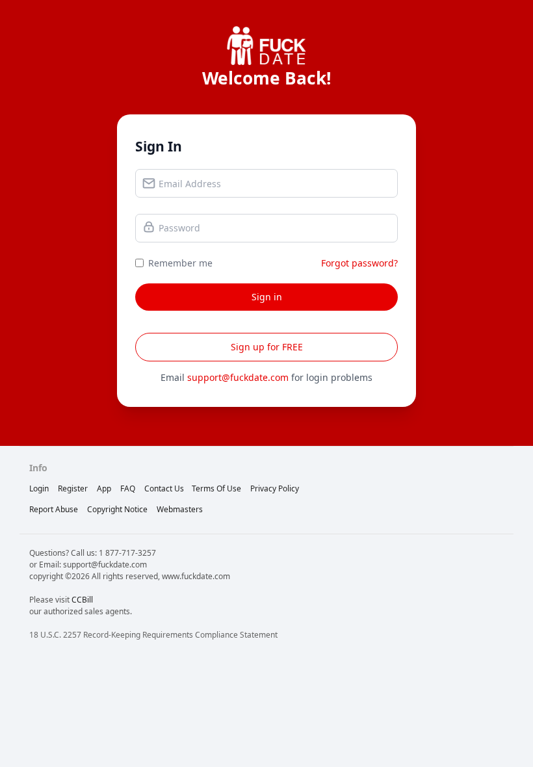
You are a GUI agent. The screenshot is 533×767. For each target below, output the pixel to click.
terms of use (216, 488)
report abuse (53, 509)
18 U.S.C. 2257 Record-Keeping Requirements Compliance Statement (153, 634)
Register (73, 488)
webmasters (180, 509)
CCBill (82, 599)
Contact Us (164, 488)
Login (39, 488)
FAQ (127, 488)
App (104, 488)
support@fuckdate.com (238, 377)
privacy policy (274, 488)
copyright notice (117, 509)
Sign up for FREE (267, 347)
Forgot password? (359, 263)
